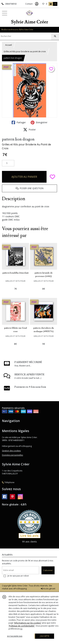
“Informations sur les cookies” (27, 623)
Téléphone (9, 482)
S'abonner (48, 570)
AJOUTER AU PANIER (24, 177)
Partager (21, 122)
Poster (32, 129)
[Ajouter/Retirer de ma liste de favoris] (52, 177)
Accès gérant (49, 588)
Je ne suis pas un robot (18, 575)
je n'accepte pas (14, 636)
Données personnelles (12, 455)
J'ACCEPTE (44, 636)
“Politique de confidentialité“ (22, 625)
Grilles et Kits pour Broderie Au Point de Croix (26, 146)
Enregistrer (41, 122)
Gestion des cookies (11, 450)
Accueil (8, 45)
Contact (28, 3)
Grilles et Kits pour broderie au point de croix (25, 51)
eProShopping (20, 588)
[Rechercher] (55, 36)
